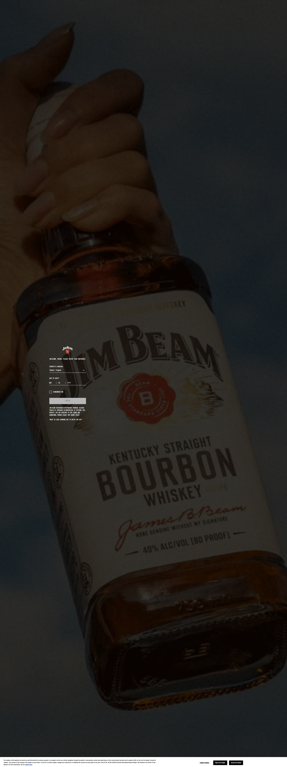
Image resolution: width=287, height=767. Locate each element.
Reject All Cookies (220, 762)
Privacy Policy (62, 415)
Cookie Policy (75, 415)
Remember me (58, 392)
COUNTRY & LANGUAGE (56, 366)
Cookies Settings (204, 762)
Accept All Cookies (236, 762)
